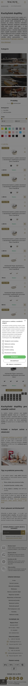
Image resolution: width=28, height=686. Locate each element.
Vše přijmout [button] (14, 357)
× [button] (24, 320)
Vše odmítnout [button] (14, 360)
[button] (14, 364)
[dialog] (14, 343)
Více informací (16, 337)
